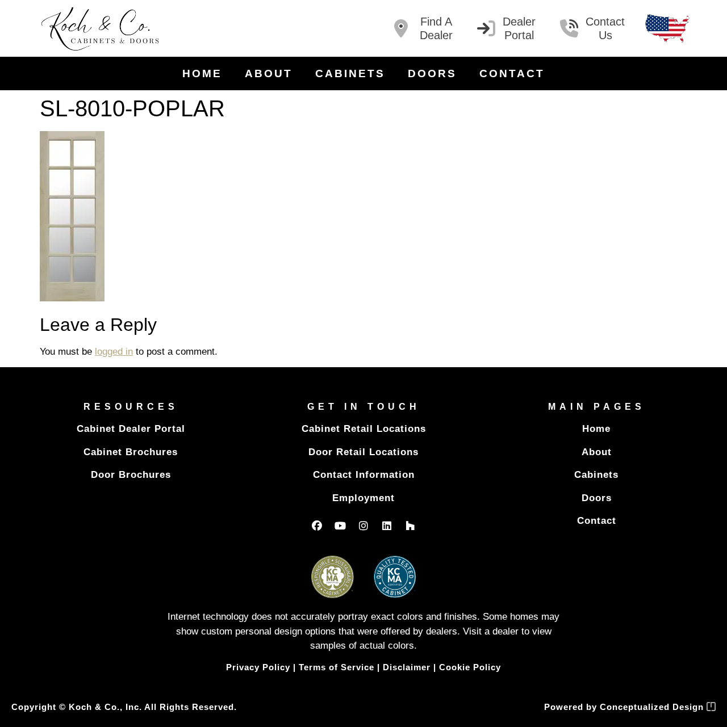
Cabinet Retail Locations (364, 428)
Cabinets (350, 73)
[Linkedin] (387, 525)
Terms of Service (336, 667)
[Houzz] (410, 525)
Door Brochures (131, 474)
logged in (114, 351)
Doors (432, 73)
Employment (363, 498)
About (269, 73)
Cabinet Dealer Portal (131, 428)
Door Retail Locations (363, 452)
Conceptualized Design (653, 707)
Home (202, 73)
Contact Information (364, 474)
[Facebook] (317, 525)
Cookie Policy (470, 667)
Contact (512, 73)
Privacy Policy (258, 667)
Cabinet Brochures (130, 452)
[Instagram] (363, 525)
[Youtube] (340, 525)
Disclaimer (407, 667)
